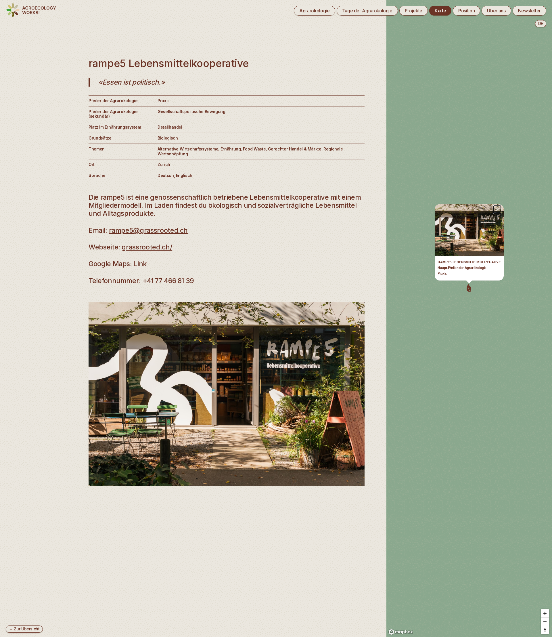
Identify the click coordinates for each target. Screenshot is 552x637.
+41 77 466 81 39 (168, 280)
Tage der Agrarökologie (367, 11)
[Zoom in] (545, 613)
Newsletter (529, 11)
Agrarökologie (314, 11)
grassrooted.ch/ (147, 247)
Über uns (496, 11)
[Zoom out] (545, 621)
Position (466, 11)
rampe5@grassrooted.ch (148, 230)
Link (140, 264)
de (540, 23)
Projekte (413, 11)
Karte (440, 11)
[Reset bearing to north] (545, 630)
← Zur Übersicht (24, 628)
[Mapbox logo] (400, 632)
